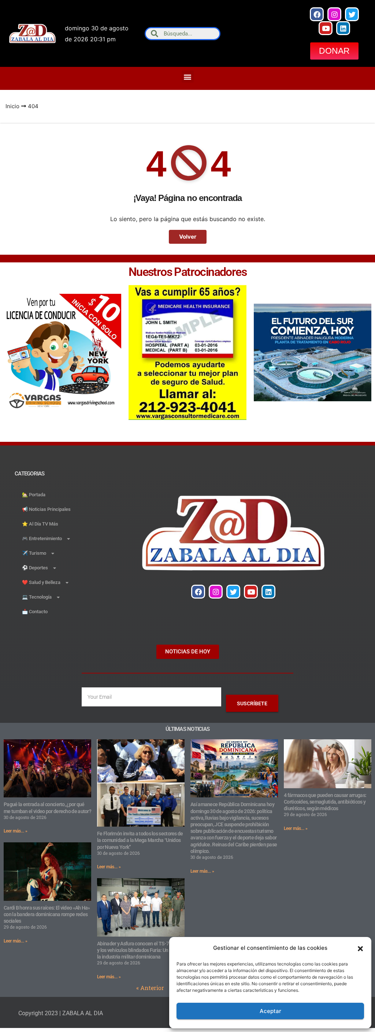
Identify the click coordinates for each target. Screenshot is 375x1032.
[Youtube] (326, 28)
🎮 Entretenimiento (42, 538)
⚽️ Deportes (35, 567)
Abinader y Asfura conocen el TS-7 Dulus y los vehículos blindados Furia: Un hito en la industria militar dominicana (140, 950)
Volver (187, 236)
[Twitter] (352, 14)
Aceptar (270, 1011)
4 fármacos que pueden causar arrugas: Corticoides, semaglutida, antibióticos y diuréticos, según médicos (325, 801)
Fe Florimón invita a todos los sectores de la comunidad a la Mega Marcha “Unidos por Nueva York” (140, 840)
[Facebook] (317, 14)
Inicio (12, 106)
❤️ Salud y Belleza (41, 582)
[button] (360, 948)
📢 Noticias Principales (46, 509)
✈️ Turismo (34, 553)
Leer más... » (15, 831)
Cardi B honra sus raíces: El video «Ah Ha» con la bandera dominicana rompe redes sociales (47, 914)
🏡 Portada (33, 494)
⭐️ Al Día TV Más (40, 524)
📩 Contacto (35, 611)
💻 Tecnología (37, 597)
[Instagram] (334, 14)
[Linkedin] (343, 28)
